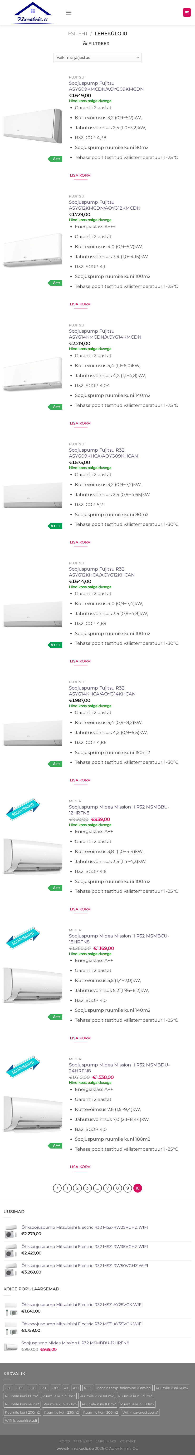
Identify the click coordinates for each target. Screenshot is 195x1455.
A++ (76, 1388)
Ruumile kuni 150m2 (60, 1404)
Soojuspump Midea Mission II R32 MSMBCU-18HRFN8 (119, 939)
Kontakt (128, 1441)
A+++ (88, 1388)
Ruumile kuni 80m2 (21, 1396)
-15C (8, 1388)
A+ (66, 1388)
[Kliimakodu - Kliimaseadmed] (33, 12)
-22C (32, 1388)
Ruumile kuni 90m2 (58, 1396)
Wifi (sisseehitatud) (21, 1420)
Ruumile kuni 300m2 (100, 1412)
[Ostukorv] (187, 12)
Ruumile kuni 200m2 (22, 1412)
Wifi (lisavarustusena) (140, 1412)
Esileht (78, 33)
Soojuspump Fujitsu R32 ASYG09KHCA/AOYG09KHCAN (103, 453)
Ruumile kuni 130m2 (135, 1396)
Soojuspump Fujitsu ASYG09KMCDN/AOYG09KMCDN (106, 86)
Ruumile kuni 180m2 (137, 1404)
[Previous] (57, 1188)
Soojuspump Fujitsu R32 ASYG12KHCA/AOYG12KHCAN (102, 572)
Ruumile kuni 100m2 (97, 1396)
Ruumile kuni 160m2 (99, 1404)
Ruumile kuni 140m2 (22, 1404)
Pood (64, 1441)
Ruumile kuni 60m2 (172, 1388)
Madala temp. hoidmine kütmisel (123, 1388)
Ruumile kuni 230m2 (61, 1412)
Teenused (82, 1441)
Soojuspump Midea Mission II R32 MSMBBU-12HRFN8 (119, 810)
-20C (20, 1388)
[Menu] (69, 12)
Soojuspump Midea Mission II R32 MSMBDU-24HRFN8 (119, 1068)
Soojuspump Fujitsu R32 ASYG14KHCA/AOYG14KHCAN (102, 691)
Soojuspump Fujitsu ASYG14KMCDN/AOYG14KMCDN (105, 334)
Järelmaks (106, 1441)
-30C (56, 1388)
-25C (44, 1388)
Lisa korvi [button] (81, 175)
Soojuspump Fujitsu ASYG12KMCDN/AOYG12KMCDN (104, 205)
